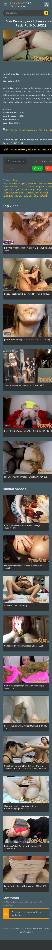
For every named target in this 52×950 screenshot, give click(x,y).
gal (17, 189)
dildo (23, 186)
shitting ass (14, 183)
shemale (44, 195)
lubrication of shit (11, 186)
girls (23, 183)
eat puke (40, 186)
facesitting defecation (13, 192)
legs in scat (42, 189)
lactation (31, 183)
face (36, 195)
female (30, 186)
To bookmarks (17, 161)
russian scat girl (28, 189)
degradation (8, 189)
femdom (28, 195)
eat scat (18, 195)
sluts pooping (32, 192)
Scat (15, 180)
